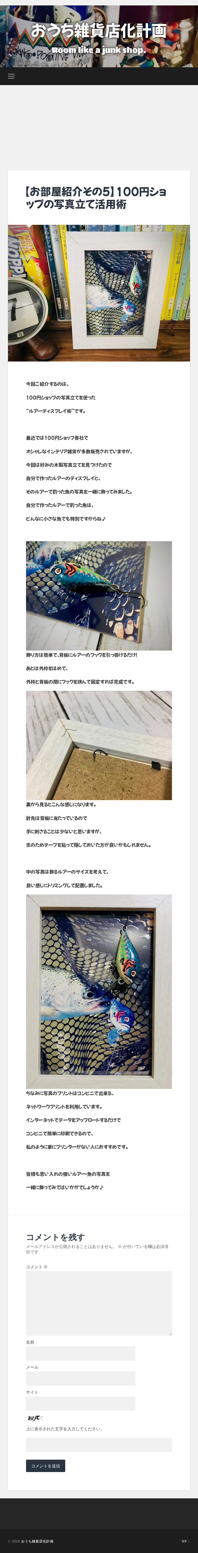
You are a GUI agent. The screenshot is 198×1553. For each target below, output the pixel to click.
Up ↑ (186, 1541)
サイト (32, 1392)
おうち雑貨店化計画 (99, 29)
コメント (37, 1267)
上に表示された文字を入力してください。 (65, 1429)
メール (32, 1367)
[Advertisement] (99, 124)
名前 (30, 1342)
